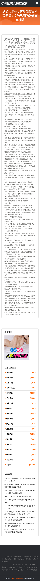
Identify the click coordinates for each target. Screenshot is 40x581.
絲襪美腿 (21, 372)
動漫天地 (21, 424)
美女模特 (21, 378)
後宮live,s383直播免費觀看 (29, 570)
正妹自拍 (21, 383)
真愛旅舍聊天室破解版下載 (13, 556)
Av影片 (21, 465)
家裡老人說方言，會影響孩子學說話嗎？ (18, 496)
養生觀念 (21, 449)
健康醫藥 (21, 455)
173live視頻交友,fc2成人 (19, 564)
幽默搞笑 (21, 408)
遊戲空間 (21, 429)
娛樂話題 (21, 434)
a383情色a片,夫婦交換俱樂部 (22, 559)
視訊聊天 (21, 460)
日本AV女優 (21, 388)
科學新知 (21, 419)
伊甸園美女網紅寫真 (16, 578)
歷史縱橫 (21, 413)
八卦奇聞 (21, 403)
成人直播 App (16, 570)
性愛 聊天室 (32, 564)
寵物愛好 (21, 439)
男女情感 (21, 398)
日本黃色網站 (27, 556)
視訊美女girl (8, 559)
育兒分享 (21, 444)
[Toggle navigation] (37, 2)
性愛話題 (21, 393)
